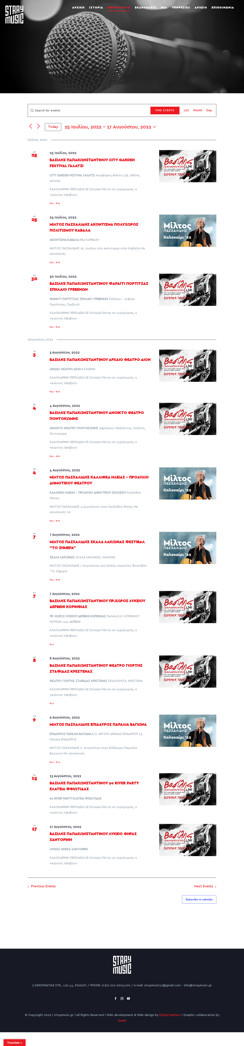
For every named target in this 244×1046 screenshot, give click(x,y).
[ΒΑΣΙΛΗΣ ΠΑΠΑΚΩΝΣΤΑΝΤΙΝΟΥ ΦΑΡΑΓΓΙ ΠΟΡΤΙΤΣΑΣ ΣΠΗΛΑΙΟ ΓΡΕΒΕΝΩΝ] (187, 290)
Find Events (165, 110)
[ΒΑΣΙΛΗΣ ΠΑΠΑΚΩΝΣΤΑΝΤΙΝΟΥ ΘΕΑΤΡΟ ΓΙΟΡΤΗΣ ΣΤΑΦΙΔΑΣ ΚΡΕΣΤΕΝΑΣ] (187, 671)
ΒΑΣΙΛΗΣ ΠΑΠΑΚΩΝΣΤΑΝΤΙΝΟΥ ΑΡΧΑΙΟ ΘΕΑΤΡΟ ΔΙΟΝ (100, 360)
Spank (122, 1020)
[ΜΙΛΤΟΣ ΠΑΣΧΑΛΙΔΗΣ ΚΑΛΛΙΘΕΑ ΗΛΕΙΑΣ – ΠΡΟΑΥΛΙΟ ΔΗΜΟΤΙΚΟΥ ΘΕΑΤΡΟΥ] (187, 483)
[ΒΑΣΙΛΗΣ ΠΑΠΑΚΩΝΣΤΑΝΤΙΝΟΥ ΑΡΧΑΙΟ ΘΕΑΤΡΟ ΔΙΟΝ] (187, 366)
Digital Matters (170, 1015)
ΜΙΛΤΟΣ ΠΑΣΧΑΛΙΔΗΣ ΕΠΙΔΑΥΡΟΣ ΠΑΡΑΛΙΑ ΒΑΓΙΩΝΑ (98, 724)
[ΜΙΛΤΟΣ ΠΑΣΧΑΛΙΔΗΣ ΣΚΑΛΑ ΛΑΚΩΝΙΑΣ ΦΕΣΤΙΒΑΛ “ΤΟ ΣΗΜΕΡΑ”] (187, 548)
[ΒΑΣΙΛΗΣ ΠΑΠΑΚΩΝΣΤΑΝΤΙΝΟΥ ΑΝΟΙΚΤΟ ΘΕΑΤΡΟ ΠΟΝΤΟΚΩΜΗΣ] (187, 419)
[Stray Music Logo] (122, 957)
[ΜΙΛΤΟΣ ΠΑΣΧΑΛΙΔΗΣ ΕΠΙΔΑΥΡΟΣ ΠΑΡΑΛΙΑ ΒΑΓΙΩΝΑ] (187, 731)
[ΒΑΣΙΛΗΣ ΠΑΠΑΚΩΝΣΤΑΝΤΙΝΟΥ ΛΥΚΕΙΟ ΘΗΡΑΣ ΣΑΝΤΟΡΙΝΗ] (187, 840)
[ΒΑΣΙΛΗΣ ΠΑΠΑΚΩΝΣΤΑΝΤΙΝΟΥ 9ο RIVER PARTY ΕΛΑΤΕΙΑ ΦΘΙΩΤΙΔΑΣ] (187, 789)
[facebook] (115, 998)
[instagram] (122, 998)
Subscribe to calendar (199, 899)
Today (53, 127)
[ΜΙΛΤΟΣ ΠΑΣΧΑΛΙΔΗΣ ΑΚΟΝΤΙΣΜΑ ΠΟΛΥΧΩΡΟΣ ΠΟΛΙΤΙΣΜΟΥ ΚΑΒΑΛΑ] (187, 231)
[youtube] (128, 998)
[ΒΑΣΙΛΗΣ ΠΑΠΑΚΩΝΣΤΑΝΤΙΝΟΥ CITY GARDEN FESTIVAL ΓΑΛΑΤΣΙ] (187, 166)
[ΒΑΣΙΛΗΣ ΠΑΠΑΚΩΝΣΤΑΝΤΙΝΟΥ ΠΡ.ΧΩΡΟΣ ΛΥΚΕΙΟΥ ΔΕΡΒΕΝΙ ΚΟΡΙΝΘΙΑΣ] (187, 607)
